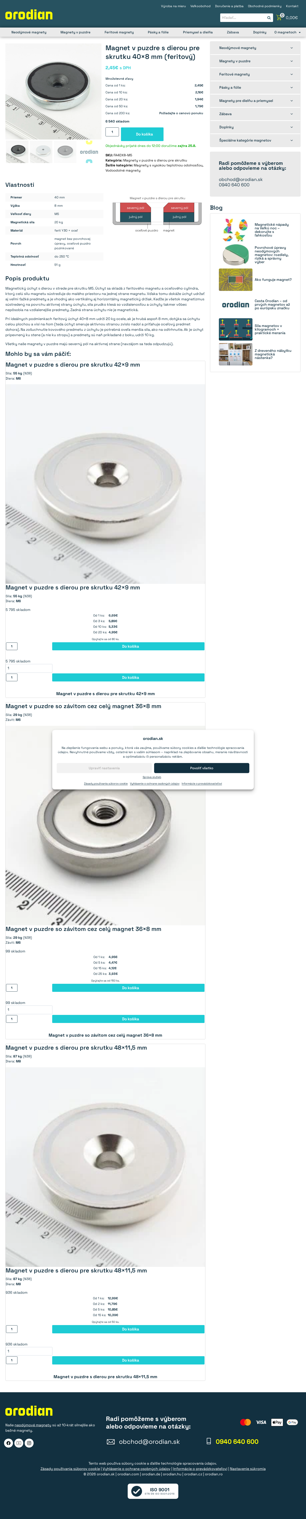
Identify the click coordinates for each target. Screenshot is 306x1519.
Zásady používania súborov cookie (106, 783)
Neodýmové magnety (28, 32)
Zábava (233, 32)
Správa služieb (152, 777)
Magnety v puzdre (75, 32)
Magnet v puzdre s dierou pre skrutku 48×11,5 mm (105, 1376)
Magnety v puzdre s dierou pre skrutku (155, 160)
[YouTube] (19, 1443)
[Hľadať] (269, 17)
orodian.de (151, 1474)
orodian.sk (106, 1474)
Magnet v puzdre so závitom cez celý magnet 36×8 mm (105, 1035)
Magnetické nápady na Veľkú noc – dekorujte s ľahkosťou (272, 230)
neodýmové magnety (33, 1425)
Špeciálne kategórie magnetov (245, 140)
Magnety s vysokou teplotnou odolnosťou (168, 165)
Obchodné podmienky (265, 6)
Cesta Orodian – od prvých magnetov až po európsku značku (272, 304)
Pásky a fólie (158, 32)
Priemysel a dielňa (198, 32)
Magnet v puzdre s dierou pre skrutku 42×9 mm (105, 693)
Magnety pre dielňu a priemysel (246, 100)
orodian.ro (214, 1474)
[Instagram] (29, 1443)
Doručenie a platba (229, 6)
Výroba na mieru (173, 6)
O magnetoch (285, 32)
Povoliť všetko (201, 768)
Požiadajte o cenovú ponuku (181, 113)
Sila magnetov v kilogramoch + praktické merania (270, 329)
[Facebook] (8, 1443)
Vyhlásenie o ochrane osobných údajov (154, 783)
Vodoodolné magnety (123, 170)
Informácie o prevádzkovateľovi (202, 783)
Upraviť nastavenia (104, 768)
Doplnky (259, 32)
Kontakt (292, 6)
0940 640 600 (234, 185)
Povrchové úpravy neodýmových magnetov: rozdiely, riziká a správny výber (271, 255)
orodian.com (128, 1474)
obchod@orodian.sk (241, 179)
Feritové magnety (119, 32)
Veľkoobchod (200, 6)
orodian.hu (172, 1474)
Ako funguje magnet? (273, 279)
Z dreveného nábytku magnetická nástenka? (273, 354)
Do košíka (144, 134)
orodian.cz (193, 1474)
